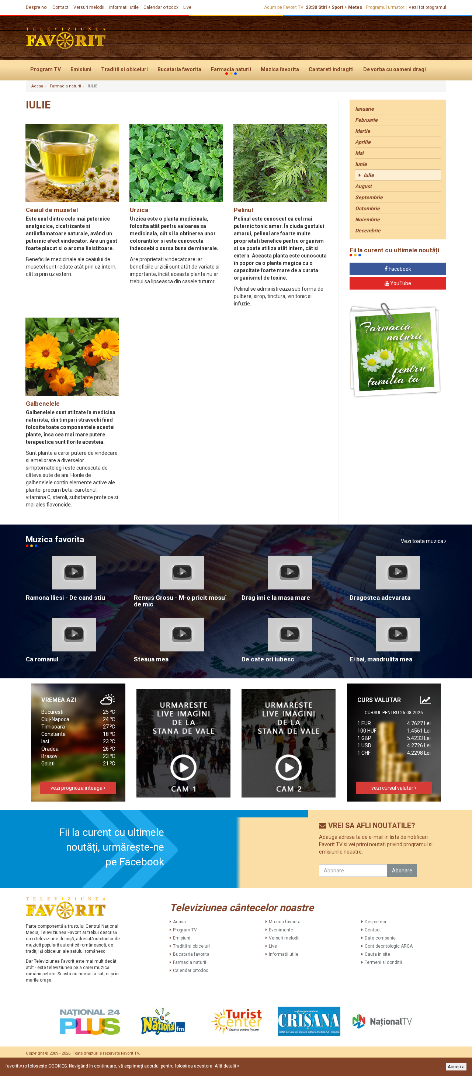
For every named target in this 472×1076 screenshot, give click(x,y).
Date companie (380, 938)
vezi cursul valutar (392, 788)
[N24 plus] (90, 1021)
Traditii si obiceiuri (124, 69)
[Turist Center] (236, 1021)
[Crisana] (309, 1021)
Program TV (45, 69)
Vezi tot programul (427, 7)
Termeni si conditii (383, 962)
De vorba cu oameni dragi (394, 69)
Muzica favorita (280, 69)
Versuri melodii (88, 7)
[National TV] (382, 1021)
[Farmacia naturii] (395, 350)
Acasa (37, 86)
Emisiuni (80, 69)
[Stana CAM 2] (289, 743)
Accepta (456, 1066)
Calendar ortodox (160, 7)
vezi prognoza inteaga (77, 788)
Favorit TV (130, 1053)
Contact (60, 7)
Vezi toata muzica (422, 541)
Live (187, 7)
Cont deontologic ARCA (389, 946)
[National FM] (163, 1021)
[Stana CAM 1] (183, 743)
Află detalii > (227, 1066)
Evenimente (281, 930)
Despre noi (37, 7)
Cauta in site (377, 954)
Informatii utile (124, 7)
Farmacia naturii (231, 69)
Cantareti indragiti (331, 69)
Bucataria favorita (179, 69)
